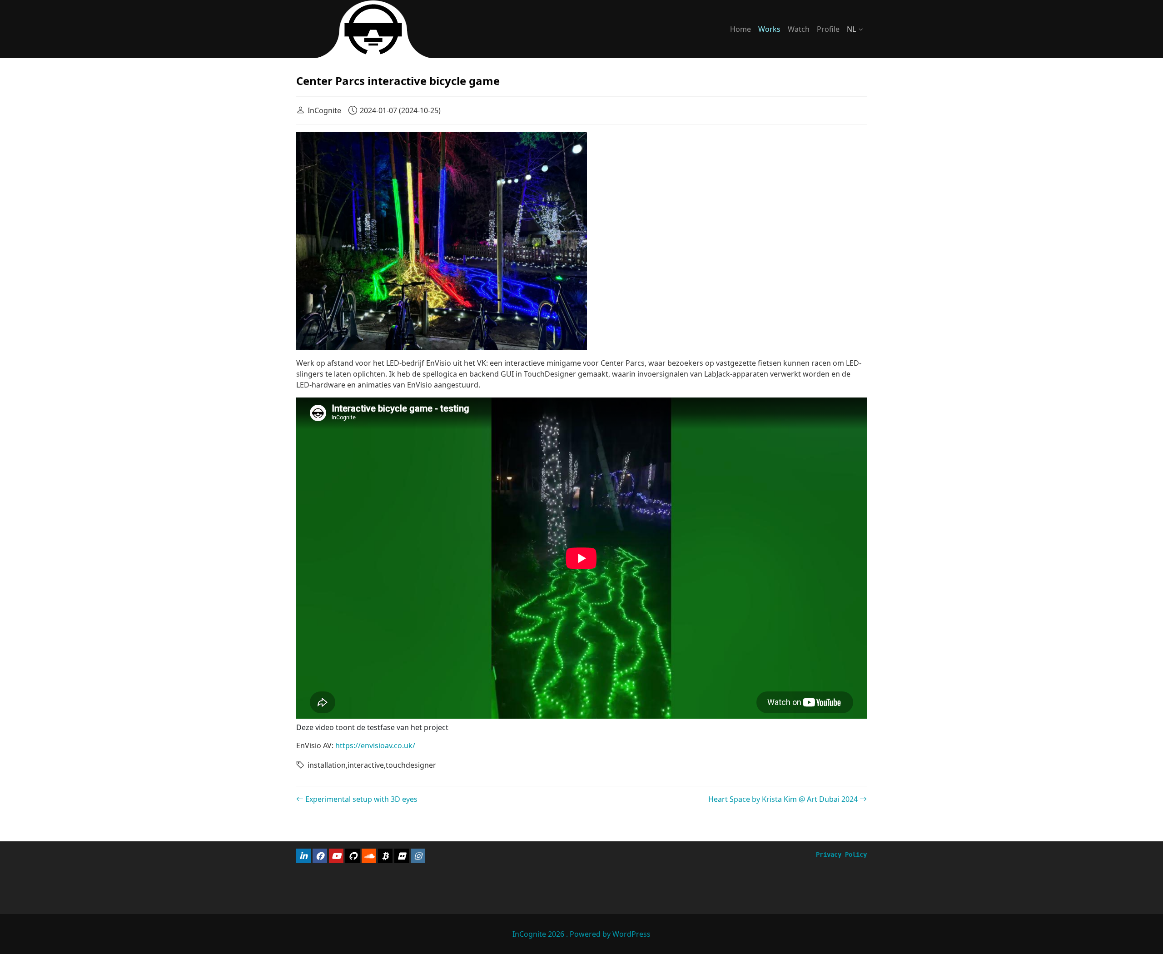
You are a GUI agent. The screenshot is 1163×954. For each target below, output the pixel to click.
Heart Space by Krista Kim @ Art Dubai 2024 (784, 799)
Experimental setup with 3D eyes (360, 799)
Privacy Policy (841, 854)
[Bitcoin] (385, 856)
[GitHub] (352, 856)
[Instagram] (418, 856)
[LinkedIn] (303, 856)
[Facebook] (320, 856)
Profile (828, 29)
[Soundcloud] (369, 856)
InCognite (324, 110)
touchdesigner (411, 765)
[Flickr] (401, 856)
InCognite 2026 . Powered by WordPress (581, 934)
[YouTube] (336, 856)
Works (769, 29)
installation (327, 765)
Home (740, 29)
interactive (366, 765)
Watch (799, 29)
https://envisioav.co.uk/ (375, 745)
